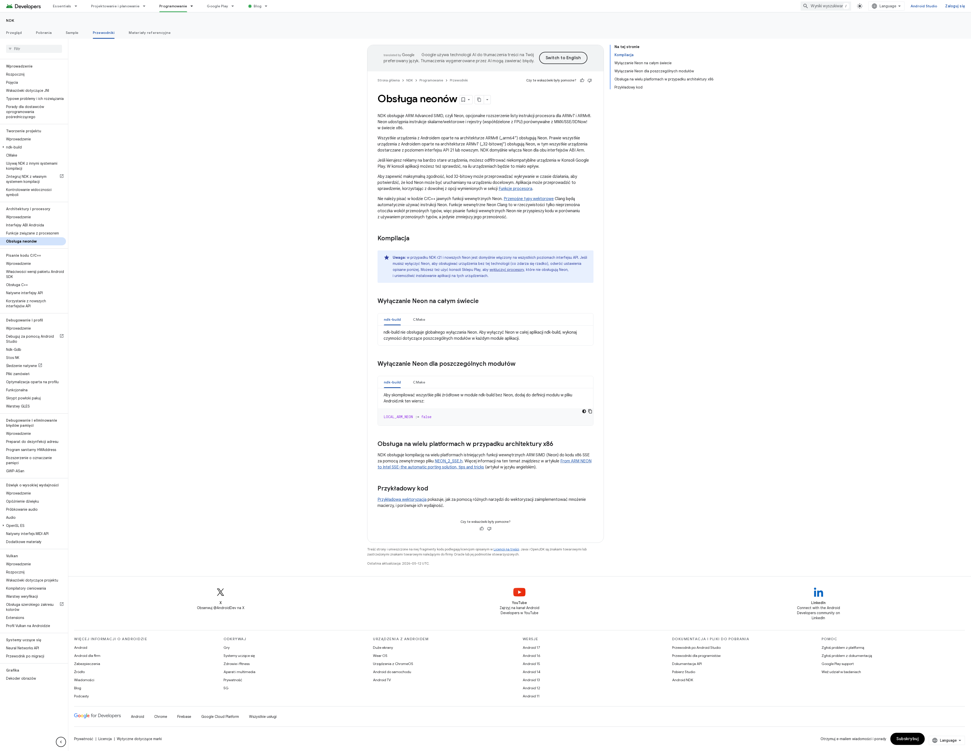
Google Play (217, 6)
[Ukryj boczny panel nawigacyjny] (61, 742)
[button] (33, 147)
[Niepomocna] (589, 80)
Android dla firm (87, 655)
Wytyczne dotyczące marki (139, 739)
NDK (10, 20)
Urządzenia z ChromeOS (393, 663)
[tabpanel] (485, 335)
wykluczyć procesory (507, 269)
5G (226, 688)
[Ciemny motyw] (584, 411)
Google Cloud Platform (220, 716)
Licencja (105, 739)
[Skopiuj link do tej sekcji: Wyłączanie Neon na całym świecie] (484, 301)
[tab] (392, 319)
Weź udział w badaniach (841, 672)
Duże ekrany (383, 647)
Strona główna (389, 80)
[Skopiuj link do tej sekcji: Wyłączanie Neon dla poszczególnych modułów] (521, 364)
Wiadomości (84, 680)
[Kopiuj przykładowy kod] (590, 411)
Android (80, 647)
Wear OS (380, 655)
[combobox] (826, 6)
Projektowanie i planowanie (115, 6)
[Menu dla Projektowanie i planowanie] (146, 6)
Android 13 (531, 680)
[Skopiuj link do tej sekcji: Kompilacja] (414, 239)
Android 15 (531, 663)
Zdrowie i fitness (237, 663)
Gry (227, 647)
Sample (72, 32)
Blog (257, 6)
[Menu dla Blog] (268, 6)
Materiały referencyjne (150, 32)
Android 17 (531, 647)
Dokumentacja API (687, 663)
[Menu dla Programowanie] (194, 6)
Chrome (160, 716)
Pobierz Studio (683, 672)
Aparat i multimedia (239, 672)
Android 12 (531, 688)
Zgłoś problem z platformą (843, 647)
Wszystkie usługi (263, 716)
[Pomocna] (582, 80)
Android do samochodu (392, 672)
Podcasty (81, 696)
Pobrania (44, 32)
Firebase (184, 716)
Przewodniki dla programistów (696, 655)
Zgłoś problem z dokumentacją (847, 655)
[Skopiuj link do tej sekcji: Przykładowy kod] (433, 489)
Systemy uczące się (239, 655)
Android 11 (531, 696)
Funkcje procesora (515, 188)
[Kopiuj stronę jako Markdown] (479, 99)
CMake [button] (419, 319)
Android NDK (682, 680)
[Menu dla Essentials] (78, 6)
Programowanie (173, 6)
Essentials (62, 6)
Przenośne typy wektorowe (529, 198)
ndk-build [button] (392, 319)
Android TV (382, 680)
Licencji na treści (506, 549)
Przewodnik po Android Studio (696, 647)
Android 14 (531, 672)
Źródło (79, 672)
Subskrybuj (907, 738)
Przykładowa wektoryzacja (402, 499)
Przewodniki (104, 32)
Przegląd (14, 32)
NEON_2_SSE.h (448, 461)
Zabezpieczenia (87, 663)
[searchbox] (34, 49)
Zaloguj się (955, 6)
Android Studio (924, 6)
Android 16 (531, 655)
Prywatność (233, 680)
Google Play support (838, 663)
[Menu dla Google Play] (235, 6)
